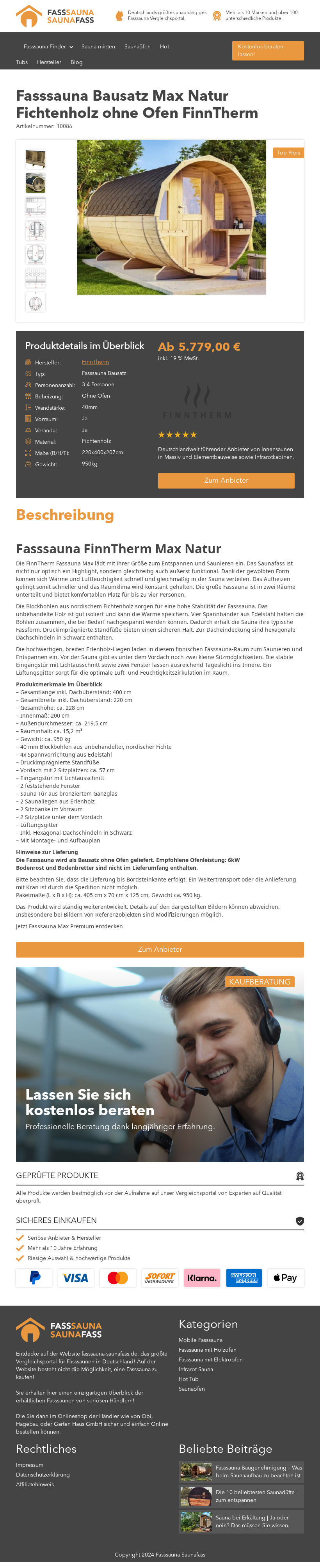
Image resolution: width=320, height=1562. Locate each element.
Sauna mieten (98, 47)
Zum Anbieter (226, 480)
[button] (49, 47)
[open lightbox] (171, 217)
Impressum (29, 1465)
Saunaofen (192, 1389)
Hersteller (49, 62)
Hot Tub (189, 1379)
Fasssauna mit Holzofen (207, 1350)
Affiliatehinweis (35, 1484)
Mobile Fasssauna (200, 1340)
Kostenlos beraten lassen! (260, 50)
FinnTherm (95, 362)
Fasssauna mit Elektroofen (211, 1360)
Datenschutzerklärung (43, 1475)
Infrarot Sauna (196, 1369)
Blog (77, 62)
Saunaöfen (137, 47)
